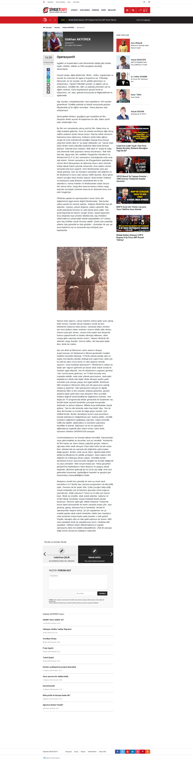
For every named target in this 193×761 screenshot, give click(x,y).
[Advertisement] (26, 54)
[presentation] (50, 20)
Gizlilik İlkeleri (92, 752)
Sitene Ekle (76, 2)
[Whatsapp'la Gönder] (48, 80)
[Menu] (127, 10)
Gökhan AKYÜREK (68, 27)
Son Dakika (85, 10)
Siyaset (74, 10)
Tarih (103, 10)
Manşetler (50, 2)
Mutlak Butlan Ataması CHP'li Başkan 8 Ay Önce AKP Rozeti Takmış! (92, 20)
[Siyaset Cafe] (55, 10)
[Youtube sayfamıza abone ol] (127, 752)
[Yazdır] (48, 88)
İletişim (83, 752)
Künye (76, 752)
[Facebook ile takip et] (117, 752)
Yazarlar (57, 27)
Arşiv (69, 2)
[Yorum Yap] (48, 92)
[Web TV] (144, 2)
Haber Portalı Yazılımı (53, 758)
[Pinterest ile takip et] (142, 752)
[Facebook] (48, 69)
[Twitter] (48, 73)
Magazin (112, 10)
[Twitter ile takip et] (122, 752)
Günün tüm (143, 20)
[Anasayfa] (44, 2)
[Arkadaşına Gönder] (48, 84)
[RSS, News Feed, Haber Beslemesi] (147, 752)
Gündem (95, 10)
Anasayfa (48, 27)
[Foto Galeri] (149, 2)
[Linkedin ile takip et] (132, 752)
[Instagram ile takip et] (137, 752)
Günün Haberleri (60, 2)
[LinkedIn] (48, 77)
